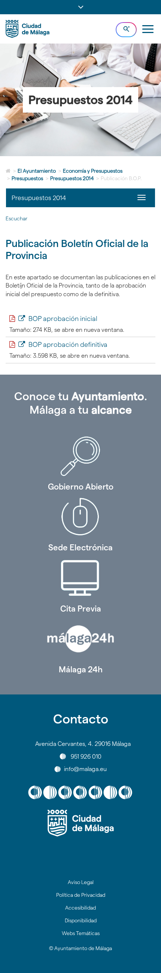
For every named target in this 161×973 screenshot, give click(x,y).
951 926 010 (86, 756)
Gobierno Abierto (80, 486)
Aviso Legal (81, 882)
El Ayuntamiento (37, 171)
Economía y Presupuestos (92, 171)
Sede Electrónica (80, 547)
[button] (80, 7)
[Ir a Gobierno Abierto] (80, 456)
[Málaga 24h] (80, 639)
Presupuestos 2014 (72, 178)
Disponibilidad (81, 920)
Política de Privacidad (80, 895)
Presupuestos (27, 178)
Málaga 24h (81, 669)
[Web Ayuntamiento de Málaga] (80, 823)
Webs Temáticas (81, 933)
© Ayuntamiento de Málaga (80, 948)
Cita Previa (80, 608)
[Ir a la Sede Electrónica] (80, 517)
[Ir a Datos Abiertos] (80, 578)
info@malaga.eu (85, 769)
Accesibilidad (80, 908)
